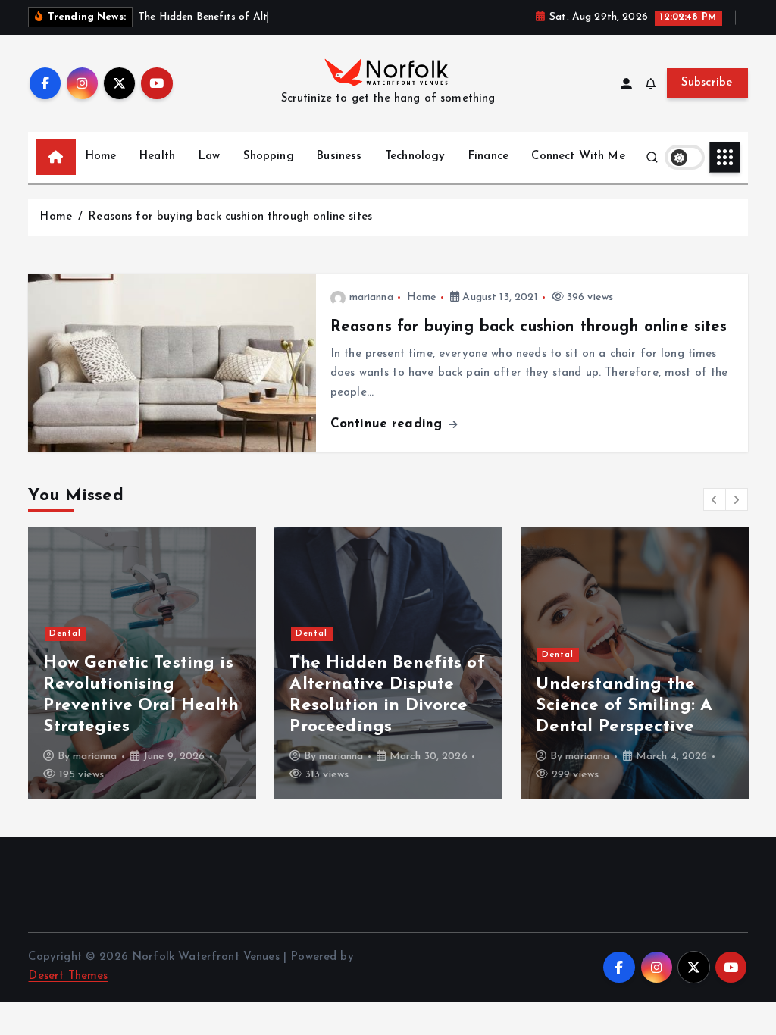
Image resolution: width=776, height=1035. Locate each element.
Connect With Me (577, 156)
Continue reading (388, 423)
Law (209, 156)
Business (339, 156)
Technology (415, 156)
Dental (65, 634)
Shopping (268, 156)
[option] (142, 663)
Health (157, 156)
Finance (488, 156)
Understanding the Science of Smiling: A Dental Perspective (624, 706)
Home (101, 156)
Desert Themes (68, 976)
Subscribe (707, 83)
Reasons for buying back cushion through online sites (230, 217)
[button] (714, 499)
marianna (371, 297)
